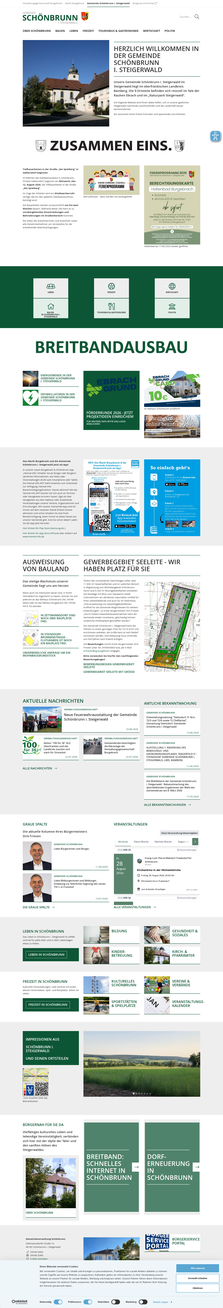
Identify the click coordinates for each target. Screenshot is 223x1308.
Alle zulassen (198, 1268)
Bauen (60, 31)
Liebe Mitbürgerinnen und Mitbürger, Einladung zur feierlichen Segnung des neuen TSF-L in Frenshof (80, 884)
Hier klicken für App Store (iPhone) (41, 533)
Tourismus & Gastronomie (118, 31)
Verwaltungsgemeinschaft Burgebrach (42, 3)
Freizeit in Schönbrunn (47, 1005)
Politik (170, 31)
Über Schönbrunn (37, 31)
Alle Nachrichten (38, 768)
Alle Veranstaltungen (133, 907)
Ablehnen (198, 1288)
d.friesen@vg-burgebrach (96, 650)
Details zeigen (160, 1302)
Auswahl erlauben (197, 1278)
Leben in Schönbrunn (46, 955)
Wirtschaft (151, 31)
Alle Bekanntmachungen (165, 805)
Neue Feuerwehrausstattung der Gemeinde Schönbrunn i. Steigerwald (100, 717)
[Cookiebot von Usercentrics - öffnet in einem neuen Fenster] (19, 1302)
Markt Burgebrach (74, 3)
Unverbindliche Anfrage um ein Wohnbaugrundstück (46, 654)
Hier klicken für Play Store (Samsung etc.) (44, 528)
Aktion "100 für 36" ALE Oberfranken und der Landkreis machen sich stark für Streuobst (57, 747)
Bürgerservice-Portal (143, 3)
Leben (73, 31)
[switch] (87, 1302)
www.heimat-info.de (33, 536)
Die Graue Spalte (36, 907)
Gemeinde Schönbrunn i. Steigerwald (108, 3)
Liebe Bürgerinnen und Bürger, (72, 848)
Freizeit (88, 31)
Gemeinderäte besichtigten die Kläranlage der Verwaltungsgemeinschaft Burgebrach (120, 747)
